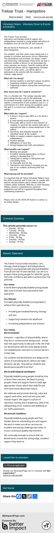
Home (28, 17)
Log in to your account (43, 17)
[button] (46, 525)
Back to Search (16, 17)
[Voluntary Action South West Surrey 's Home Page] (27, 4)
